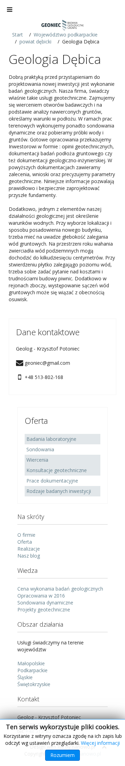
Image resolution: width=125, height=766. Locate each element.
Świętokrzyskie (33, 684)
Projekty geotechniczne (43, 609)
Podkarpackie (32, 670)
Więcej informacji (100, 743)
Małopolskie (31, 663)
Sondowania (40, 449)
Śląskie (25, 677)
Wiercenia (37, 459)
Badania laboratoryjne (51, 439)
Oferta (24, 541)
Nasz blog (28, 555)
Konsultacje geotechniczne (56, 470)
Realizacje (28, 548)
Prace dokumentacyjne (52, 480)
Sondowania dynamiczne (45, 602)
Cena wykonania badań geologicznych (60, 588)
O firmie (26, 535)
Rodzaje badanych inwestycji (58, 491)
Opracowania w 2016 (41, 595)
